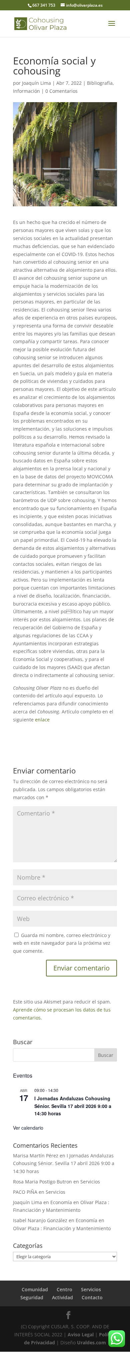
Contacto (92, 1297)
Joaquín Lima (36, 83)
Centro (64, 1289)
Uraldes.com (91, 1342)
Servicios (90, 1181)
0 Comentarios (61, 91)
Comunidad (35, 1289)
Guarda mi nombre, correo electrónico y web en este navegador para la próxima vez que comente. (61, 943)
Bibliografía (100, 83)
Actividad (62, 1297)
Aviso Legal (81, 1334)
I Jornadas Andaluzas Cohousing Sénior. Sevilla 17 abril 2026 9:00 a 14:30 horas (72, 1106)
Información (26, 91)
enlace (43, 719)
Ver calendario (28, 1127)
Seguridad (31, 1297)
